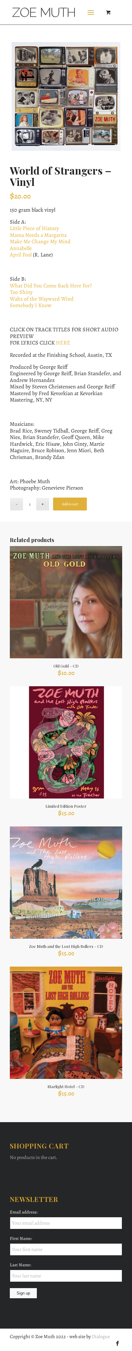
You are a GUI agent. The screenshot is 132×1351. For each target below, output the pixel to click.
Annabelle (21, 248)
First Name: (21, 1238)
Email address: (24, 1212)
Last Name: (20, 1265)
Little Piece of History (34, 228)
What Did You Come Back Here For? (51, 285)
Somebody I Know (31, 305)
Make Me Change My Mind (40, 241)
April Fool (21, 254)
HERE (63, 342)
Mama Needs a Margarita (38, 235)
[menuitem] (91, 12)
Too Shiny (21, 292)
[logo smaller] (54, 12)
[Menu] (90, 12)
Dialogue (101, 1336)
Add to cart (70, 504)
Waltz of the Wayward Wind (42, 298)
